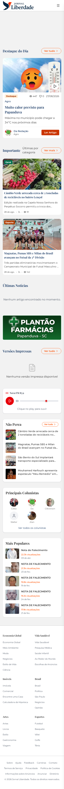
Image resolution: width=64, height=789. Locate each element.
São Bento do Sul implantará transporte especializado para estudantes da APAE (36, 459)
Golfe (37, 740)
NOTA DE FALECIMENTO (36, 563)
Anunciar (42, 773)
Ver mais (49, 150)
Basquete (40, 729)
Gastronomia (9, 740)
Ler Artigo (50, 132)
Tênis (37, 745)
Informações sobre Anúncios (20, 773)
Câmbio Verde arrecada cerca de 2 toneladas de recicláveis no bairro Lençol (38, 433)
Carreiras (41, 762)
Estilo (5, 734)
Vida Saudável (42, 642)
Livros (6, 729)
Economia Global (11, 642)
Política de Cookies (50, 768)
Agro (8, 101)
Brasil (37, 685)
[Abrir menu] (58, 5)
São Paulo (40, 696)
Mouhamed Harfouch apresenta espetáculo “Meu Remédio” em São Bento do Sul (37, 472)
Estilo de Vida (9, 664)
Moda (6, 653)
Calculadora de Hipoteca (15, 702)
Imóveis (7, 685)
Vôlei (37, 734)
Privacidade (32, 768)
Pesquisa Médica (43, 648)
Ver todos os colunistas (32, 527)
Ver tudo (49, 50)
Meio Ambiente (10, 648)
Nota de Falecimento (34, 550)
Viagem (7, 745)
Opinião (39, 707)
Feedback (29, 762)
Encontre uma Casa (13, 696)
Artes (5, 723)
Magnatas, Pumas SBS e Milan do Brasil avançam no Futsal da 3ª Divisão (37, 446)
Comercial (8, 691)
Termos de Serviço (13, 768)
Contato (53, 762)
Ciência (6, 670)
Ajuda (18, 762)
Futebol (39, 723)
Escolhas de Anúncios (46, 664)
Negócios (7, 659)
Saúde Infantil (42, 653)
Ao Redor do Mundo (45, 659)
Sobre (10, 762)
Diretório (54, 773)
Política (38, 691)
